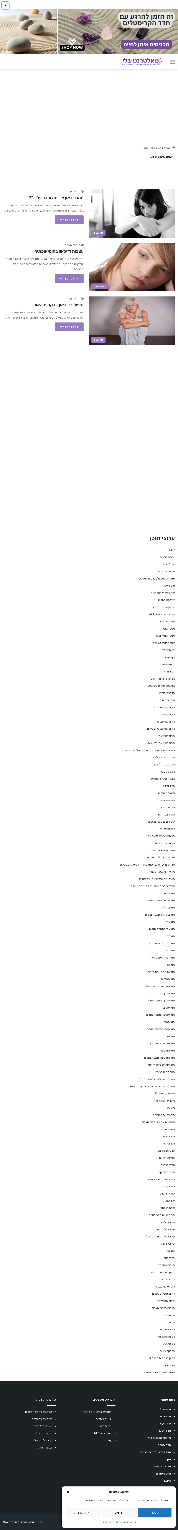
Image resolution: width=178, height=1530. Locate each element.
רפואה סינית (168, 1343)
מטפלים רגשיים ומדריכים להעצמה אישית (151, 1086)
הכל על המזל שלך (164, 764)
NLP (172, 550)
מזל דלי (170, 950)
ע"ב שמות (169, 1200)
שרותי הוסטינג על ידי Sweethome (23, 1522)
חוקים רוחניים (167, 807)
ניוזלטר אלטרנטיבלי (159, 1437)
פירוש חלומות (167, 1222)
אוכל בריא (169, 564)
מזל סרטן (169, 993)
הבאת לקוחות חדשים (163, 678)
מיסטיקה (170, 1107)
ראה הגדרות (82, 1513)
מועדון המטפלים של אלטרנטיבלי (156, 879)
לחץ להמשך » (69, 220)
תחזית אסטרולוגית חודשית (159, 1372)
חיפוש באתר (164, 1416)
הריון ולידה (169, 786)
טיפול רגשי (105, 1426)
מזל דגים (170, 936)
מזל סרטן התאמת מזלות (161, 1000)
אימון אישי (169, 585)
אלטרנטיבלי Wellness (162, 614)
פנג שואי (170, 1250)
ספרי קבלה (168, 1186)
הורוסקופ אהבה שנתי (163, 707)
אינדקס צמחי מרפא (164, 607)
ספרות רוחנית (167, 1157)
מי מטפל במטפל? (164, 1093)
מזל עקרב (169, 1007)
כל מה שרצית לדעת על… (160, 836)
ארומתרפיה (168, 650)
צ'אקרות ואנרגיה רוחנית (161, 1272)
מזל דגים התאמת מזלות (161, 943)
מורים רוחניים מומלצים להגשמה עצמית (153, 886)
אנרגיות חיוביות (166, 621)
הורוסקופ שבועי (166, 721)
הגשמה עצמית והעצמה (161, 685)
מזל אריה (169, 893)
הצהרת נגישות (162, 1466)
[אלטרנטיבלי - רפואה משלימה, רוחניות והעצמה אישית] (142, 61)
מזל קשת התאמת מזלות (161, 1029)
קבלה (155, 1513)
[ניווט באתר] (172, 63)
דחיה (118, 1513)
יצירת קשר (165, 1423)
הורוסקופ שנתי (166, 735)
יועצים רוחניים (104, 1419)
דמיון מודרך (168, 671)
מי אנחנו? (165, 1409)
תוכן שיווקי (169, 1365)
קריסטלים (169, 1315)
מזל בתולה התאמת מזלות (160, 914)
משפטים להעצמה (42, 1419)
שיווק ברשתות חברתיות (161, 1358)
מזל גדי (170, 921)
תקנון (105, 1522)
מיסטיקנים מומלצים (164, 1115)
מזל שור (170, 1036)
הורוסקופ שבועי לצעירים (161, 728)
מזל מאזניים (168, 979)
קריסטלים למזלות (42, 1440)
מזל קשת (169, 1022)
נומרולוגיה (169, 1136)
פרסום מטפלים (166, 1265)
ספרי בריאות (167, 1165)
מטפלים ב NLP (103, 1433)
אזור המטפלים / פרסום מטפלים (156, 578)
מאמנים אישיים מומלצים (161, 850)
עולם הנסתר (167, 1207)
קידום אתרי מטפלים (163, 1293)
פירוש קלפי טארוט (164, 1229)
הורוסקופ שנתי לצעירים (161, 743)
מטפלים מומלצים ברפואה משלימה (155, 1079)
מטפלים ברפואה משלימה (97, 1411)
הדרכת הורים (167, 693)
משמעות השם (167, 1129)
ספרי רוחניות (167, 1193)
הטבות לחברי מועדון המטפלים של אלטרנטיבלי (148, 750)
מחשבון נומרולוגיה (42, 1433)
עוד (110, 1440)
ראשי (169, 147)
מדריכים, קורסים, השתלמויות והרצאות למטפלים (147, 864)
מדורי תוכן (165, 1430)
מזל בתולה (168, 907)
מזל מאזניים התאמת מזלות (159, 986)
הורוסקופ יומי (167, 714)
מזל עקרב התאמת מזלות (160, 1014)
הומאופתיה (168, 700)
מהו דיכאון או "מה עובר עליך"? (56, 197)
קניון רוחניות (45, 1447)
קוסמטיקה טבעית (165, 1286)
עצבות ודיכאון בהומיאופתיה (59, 251)
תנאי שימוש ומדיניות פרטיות (123, 1522)
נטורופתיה (169, 1143)
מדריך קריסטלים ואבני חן (161, 857)
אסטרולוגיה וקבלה (164, 635)
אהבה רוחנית (167, 557)
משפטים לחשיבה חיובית (38, 1411)
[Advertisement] (89, 380)
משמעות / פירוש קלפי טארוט (158, 1122)
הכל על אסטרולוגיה (163, 757)
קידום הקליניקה (166, 1300)
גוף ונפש (170, 657)
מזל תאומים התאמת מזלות (159, 1057)
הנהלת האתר (72, 191)
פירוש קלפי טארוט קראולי (160, 1236)
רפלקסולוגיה (167, 1351)
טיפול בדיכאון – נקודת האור (59, 304)
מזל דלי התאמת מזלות (162, 957)
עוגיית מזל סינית (42, 1426)
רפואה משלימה (166, 1336)
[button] (68, 1492)
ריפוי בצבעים (167, 1329)
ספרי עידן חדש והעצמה (161, 1179)
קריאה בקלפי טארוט (163, 1308)
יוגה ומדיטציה (167, 828)
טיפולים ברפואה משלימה (161, 821)
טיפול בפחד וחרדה (164, 814)
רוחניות (170, 1322)
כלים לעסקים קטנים (163, 843)
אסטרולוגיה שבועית (163, 643)
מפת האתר (164, 1445)
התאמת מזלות (166, 793)
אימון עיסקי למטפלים (163, 592)
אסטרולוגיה (168, 628)
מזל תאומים (168, 1050)
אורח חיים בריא (166, 571)
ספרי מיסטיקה (166, 1172)
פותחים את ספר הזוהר (162, 1215)
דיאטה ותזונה (167, 664)
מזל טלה (170, 964)
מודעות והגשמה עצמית (161, 871)
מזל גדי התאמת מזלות (162, 929)
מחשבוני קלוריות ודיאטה (161, 1064)
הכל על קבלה (167, 771)
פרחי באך (169, 1258)
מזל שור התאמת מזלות (161, 1043)
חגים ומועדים (167, 800)
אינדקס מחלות (166, 600)
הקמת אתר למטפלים (162, 778)
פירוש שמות (168, 1243)
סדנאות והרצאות (165, 1150)
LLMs (167, 1480)
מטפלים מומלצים (165, 1072)
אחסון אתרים (163, 1473)
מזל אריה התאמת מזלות (161, 900)
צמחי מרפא (168, 1279)
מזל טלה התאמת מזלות (161, 971)
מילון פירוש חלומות (164, 1100)
